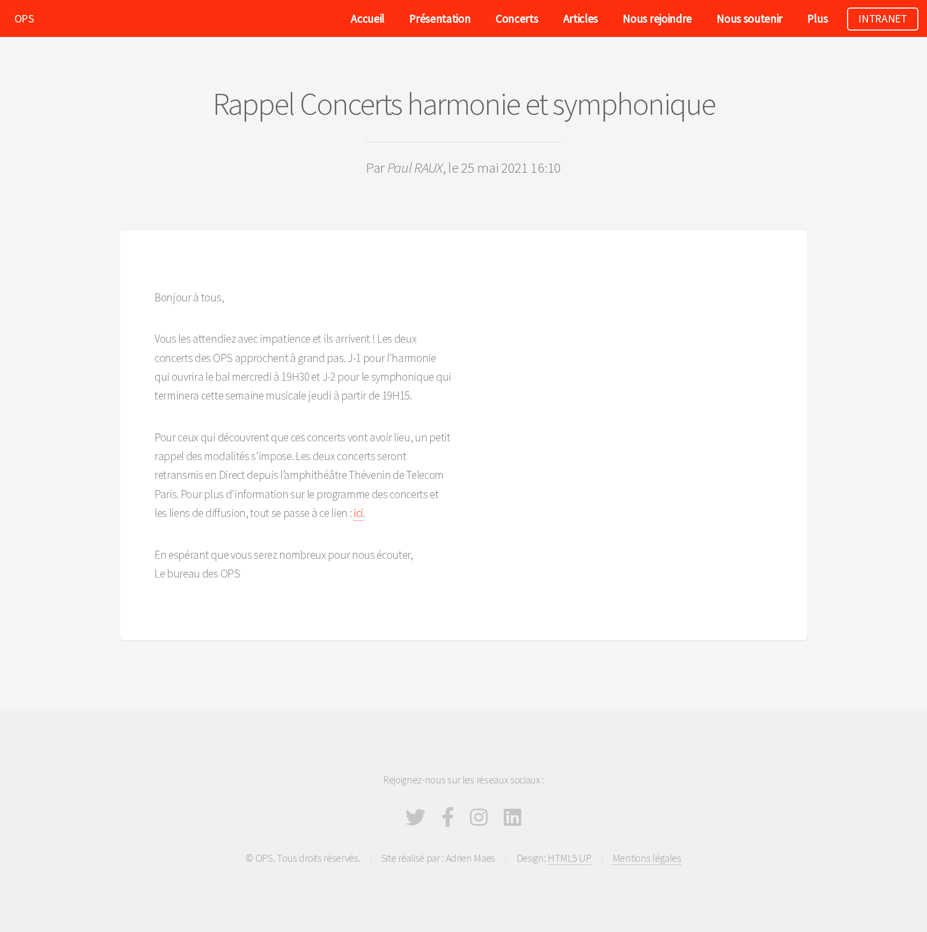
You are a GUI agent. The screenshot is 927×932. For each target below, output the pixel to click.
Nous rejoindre (657, 18)
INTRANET (882, 18)
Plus (817, 18)
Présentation (439, 18)
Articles (580, 18)
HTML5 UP (569, 858)
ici (358, 513)
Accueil (368, 18)
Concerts (517, 18)
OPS (24, 18)
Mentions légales (647, 858)
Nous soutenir (750, 18)
